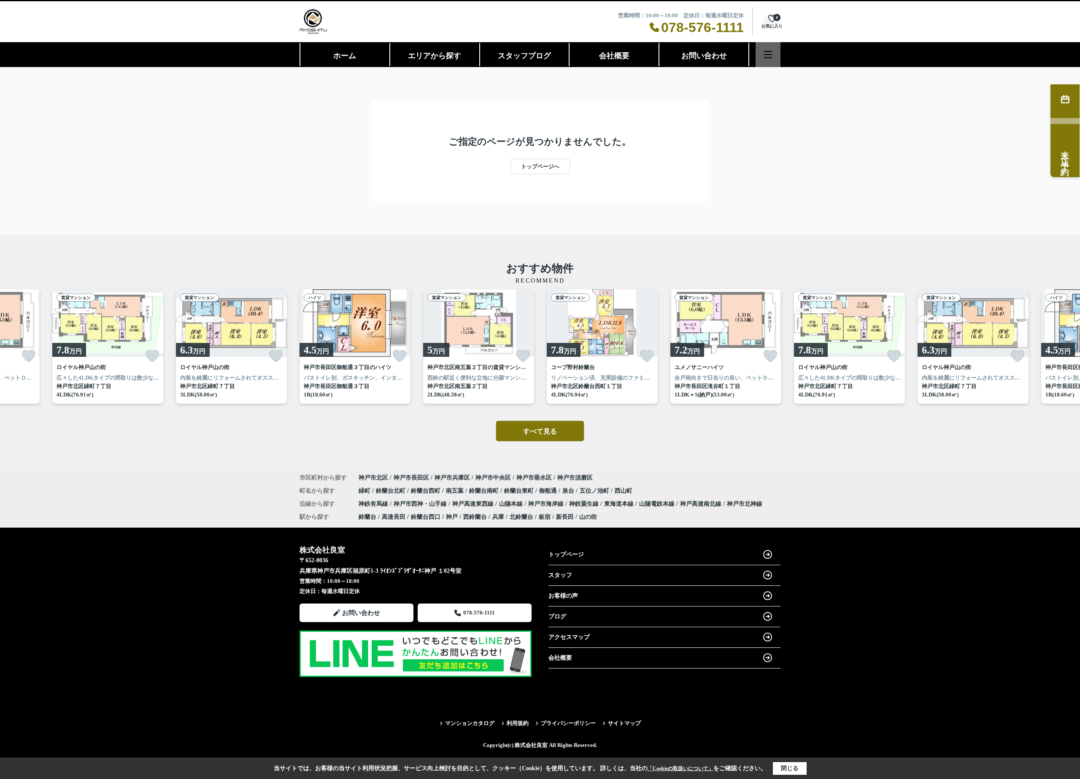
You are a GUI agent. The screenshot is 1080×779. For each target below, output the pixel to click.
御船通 (549, 491)
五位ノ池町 (595, 491)
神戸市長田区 (411, 477)
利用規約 (518, 723)
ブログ (557, 616)
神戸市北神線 (744, 504)
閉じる (790, 768)
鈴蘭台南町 (484, 491)
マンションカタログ (469, 723)
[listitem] (355, 346)
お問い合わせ (704, 55)
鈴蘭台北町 (391, 491)
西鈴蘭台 (475, 517)
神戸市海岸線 (546, 504)
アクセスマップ (569, 637)
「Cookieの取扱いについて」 (680, 768)
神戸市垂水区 (534, 477)
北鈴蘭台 (521, 517)
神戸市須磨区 (575, 477)
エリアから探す (434, 55)
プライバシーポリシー (568, 723)
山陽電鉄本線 (657, 504)
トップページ (566, 554)
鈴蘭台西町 (426, 491)
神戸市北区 (373, 477)
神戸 (452, 517)
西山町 (623, 491)
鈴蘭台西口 (425, 517)
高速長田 (393, 517)
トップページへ (540, 166)
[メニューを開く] (768, 54)
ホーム (344, 55)
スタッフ (560, 575)
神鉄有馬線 (374, 504)
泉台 (569, 491)
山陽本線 (511, 504)
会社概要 (614, 55)
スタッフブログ (524, 55)
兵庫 (498, 517)
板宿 (545, 517)
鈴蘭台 (367, 517)
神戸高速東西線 (473, 504)
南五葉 (455, 491)
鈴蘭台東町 (519, 491)
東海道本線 (619, 504)
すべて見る (540, 431)
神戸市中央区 (493, 477)
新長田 (565, 517)
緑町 (365, 491)
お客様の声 (563, 596)
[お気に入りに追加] (28, 356)
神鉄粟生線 (584, 504)
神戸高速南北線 (701, 504)
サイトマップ (624, 723)
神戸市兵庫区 (452, 477)
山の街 (588, 517)
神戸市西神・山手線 (421, 504)
